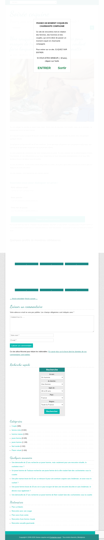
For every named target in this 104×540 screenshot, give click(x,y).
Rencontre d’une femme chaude (23, 519)
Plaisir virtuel (16, 450)
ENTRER (44, 68)
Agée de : (52, 388)
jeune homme (17, 442)
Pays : (52, 395)
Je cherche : (52, 381)
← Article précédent (17, 299)
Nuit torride (16, 446)
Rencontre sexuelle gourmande (23, 523)
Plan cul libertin (17, 507)
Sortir (62, 68)
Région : (52, 401)
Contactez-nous (55, 537)
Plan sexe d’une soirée (20, 515)
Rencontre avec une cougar (22, 511)
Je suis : (52, 374)
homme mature (17, 434)
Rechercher (52, 411)
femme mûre (16, 430)
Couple (14, 426)
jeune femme (16, 438)
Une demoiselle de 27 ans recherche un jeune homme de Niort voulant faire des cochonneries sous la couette (52, 495)
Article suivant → (31, 299)
